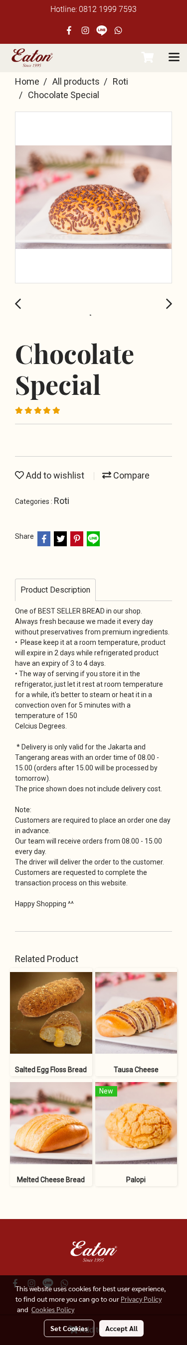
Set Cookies (69, 1328)
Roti (61, 500)
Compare (130, 475)
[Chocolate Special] (93, 198)
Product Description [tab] (55, 590)
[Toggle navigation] (174, 58)
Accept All (121, 1328)
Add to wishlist (54, 475)
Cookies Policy (52, 1309)
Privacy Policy (141, 1298)
